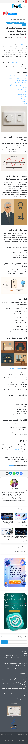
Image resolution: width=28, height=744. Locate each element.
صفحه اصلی (23, 19)
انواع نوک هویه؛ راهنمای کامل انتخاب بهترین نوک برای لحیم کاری (8, 522)
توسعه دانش (13, 19)
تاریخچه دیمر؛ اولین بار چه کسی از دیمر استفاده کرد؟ (15, 78)
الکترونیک (21, 45)
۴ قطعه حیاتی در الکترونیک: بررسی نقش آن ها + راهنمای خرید (21, 538)
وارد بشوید (16, 551)
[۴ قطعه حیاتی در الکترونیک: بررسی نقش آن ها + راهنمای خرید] (21, 531)
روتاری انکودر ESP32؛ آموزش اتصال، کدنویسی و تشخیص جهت (8, 538)
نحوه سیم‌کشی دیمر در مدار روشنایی (18, 85)
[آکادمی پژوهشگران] (17, 6)
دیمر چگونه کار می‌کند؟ (22, 80)
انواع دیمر (25, 87)
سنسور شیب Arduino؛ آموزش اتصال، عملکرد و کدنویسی (22, 522)
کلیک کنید (11, 465)
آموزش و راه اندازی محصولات (20, 22)
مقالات (18, 19)
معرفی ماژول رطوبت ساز (15, 368)
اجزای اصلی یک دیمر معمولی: (19, 83)
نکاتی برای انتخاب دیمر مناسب (20, 101)
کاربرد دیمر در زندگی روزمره (21, 96)
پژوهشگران (14, 62)
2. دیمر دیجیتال (22, 92)
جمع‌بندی (25, 103)
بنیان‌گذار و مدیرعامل (20, 37)
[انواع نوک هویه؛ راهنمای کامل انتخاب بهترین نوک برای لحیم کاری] (7, 516)
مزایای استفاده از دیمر (22, 99)
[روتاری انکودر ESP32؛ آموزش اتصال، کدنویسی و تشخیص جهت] (7, 531)
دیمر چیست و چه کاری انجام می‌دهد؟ (18, 76)
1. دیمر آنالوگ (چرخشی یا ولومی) (18, 89)
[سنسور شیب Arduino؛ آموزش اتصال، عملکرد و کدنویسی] (21, 516)
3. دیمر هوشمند (22, 94)
